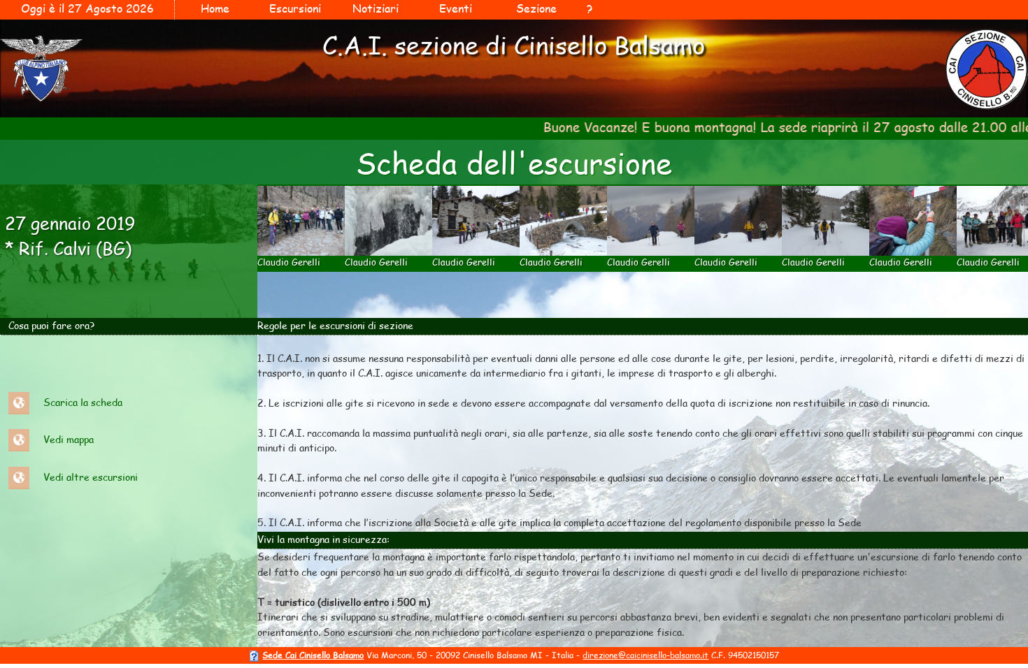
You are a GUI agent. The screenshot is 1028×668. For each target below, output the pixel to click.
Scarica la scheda (82, 401)
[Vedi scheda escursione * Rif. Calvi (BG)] (18, 401)
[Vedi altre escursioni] (18, 476)
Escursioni (295, 8)
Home (215, 8)
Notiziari (375, 8)
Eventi (455, 8)
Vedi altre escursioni (90, 476)
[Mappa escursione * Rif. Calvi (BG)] (18, 439)
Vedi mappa (68, 439)
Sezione (536, 8)
